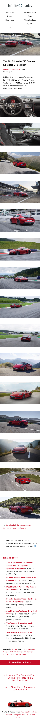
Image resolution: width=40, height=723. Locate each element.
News (14, 649)
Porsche (14, 655)
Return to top (20, 717)
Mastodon (8, 715)
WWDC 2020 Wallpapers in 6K (19, 632)
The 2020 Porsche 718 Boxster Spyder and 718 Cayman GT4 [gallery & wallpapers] (19, 565)
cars (9, 655)
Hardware (10, 16)
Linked (10, 24)
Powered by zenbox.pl (20, 662)
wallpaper (22, 655)
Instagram (17, 715)
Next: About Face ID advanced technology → (20, 688)
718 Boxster (26, 649)
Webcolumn (10, 12)
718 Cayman (18, 652)
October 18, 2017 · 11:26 (12, 69)
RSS (23, 715)
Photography (10, 20)
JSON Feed (31, 715)
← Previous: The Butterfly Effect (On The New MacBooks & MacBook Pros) (20, 678)
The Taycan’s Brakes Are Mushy (19, 623)
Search (10, 28)
